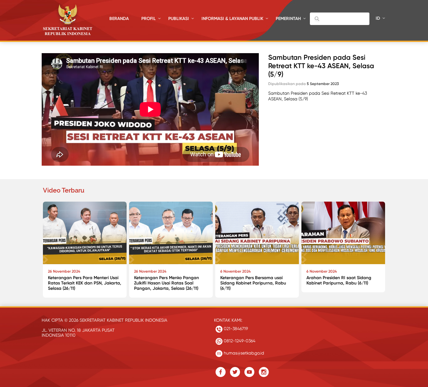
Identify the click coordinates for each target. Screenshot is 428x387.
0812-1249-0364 (238, 340)
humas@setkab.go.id (243, 352)
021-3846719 (235, 328)
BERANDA (119, 18)
